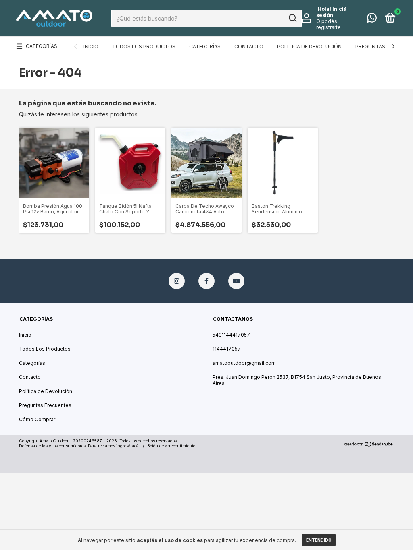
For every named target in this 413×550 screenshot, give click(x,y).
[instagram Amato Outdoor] (177, 281)
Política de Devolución (309, 46)
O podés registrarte (328, 24)
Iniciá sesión (331, 12)
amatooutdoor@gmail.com (244, 363)
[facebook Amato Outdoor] (206, 281)
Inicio (90, 46)
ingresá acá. (128, 445)
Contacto (248, 46)
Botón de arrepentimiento (171, 445)
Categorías (41, 46)
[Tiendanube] (369, 444)
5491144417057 (231, 335)
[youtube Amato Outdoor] (236, 281)
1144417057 (227, 349)
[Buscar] (292, 18)
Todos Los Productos (143, 46)
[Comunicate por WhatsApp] (372, 19)
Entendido (319, 540)
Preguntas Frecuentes (45, 405)
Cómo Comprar (37, 419)
